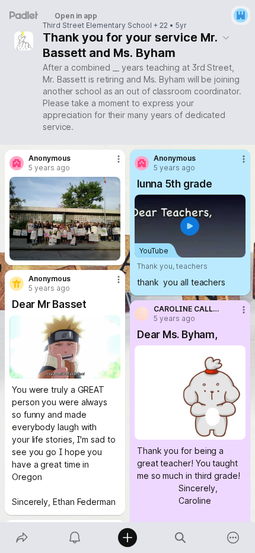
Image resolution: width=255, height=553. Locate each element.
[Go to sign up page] (240, 15)
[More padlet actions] (233, 537)
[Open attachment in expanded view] (64, 218)
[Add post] (127, 537)
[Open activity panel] (74, 537)
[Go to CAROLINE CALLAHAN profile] (142, 314)
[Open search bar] (180, 538)
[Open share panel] (21, 537)
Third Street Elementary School (97, 25)
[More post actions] (111, 163)
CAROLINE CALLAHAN (187, 309)
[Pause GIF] (111, 369)
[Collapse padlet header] (226, 37)
